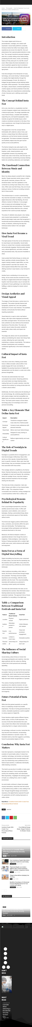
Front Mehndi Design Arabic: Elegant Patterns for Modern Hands (23, 829)
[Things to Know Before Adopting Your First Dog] (5, 877)
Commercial (12, 887)
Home (3, 8)
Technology (13, 863)
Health (11, 872)
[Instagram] (5, 953)
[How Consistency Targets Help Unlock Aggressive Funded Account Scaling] (5, 861)
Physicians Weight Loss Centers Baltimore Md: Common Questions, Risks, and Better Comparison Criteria (19, 868)
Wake (8, 855)
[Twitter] (7, 817)
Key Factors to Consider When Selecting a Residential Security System (14, 852)
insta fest (9, 809)
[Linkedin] (5, 958)
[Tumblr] (3, 967)
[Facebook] (3, 817)
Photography (9, 8)
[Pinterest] (11, 817)
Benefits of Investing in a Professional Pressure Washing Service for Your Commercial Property (19, 884)
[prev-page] (3, 891)
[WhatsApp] (15, 817)
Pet (11, 879)
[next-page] (5, 891)
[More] (24, 28)
